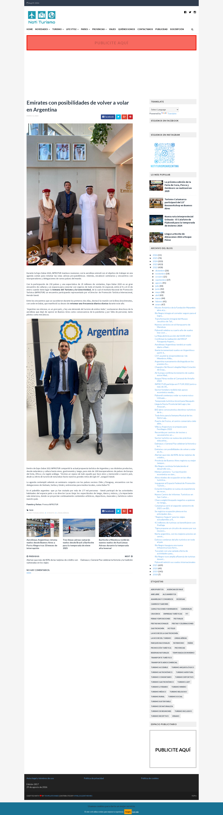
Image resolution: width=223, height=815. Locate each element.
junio (157, 289)
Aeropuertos (157, 589)
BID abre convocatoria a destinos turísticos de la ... (175, 411)
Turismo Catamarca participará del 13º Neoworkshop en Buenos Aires (178, 204)
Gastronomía (157, 628)
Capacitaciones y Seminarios (164, 609)
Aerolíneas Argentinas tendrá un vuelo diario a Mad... (173, 345)
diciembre (160, 270)
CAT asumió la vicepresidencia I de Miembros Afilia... (171, 357)
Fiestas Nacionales (159, 623)
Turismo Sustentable (161, 701)
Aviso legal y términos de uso (40, 778)
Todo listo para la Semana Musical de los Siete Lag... (173, 416)
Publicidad (161, 29)
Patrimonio (178, 643)
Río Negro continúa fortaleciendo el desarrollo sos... (171, 467)
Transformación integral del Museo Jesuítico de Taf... (171, 320)
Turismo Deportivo (184, 677)
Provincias (98, 29)
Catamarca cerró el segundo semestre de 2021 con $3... (174, 507)
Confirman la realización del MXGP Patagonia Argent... (171, 340)
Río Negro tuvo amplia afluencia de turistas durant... (175, 557)
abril (157, 295)
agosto (158, 283)
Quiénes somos (126, 29)
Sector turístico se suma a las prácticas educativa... (173, 439)
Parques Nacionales (160, 643)
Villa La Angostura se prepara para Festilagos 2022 (171, 428)
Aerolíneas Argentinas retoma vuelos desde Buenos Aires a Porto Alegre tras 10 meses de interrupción (42, 543)
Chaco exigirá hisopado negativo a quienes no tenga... (175, 501)
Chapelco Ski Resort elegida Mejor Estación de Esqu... (175, 368)
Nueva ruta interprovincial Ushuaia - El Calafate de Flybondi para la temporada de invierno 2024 (180, 221)
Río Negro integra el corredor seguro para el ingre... (175, 314)
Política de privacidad (94, 778)
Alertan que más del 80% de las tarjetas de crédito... (175, 456)
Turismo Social (175, 697)
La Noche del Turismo (161, 638)
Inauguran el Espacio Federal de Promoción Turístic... (175, 484)
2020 (155, 568)
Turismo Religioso (178, 692)
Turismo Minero (178, 687)
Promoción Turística (161, 648)
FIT (187, 614)
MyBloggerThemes (83, 796)
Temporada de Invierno (183, 653)
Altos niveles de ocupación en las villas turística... (173, 478)
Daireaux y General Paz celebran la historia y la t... (175, 444)
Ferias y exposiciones (160, 619)
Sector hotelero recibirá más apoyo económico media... (171, 391)
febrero (159, 301)
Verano (175, 716)
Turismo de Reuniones (161, 711)
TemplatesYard (51, 796)
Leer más (135, 812)
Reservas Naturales (160, 653)
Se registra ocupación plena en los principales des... (171, 512)
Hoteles (171, 628)
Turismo (57, 29)
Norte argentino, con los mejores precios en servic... (175, 535)
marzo (158, 298)
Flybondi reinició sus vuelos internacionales (175, 562)
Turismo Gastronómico (162, 682)
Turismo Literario (159, 687)
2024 (155, 261)
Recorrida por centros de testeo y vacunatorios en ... (171, 433)
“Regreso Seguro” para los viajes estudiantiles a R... (170, 518)
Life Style (71, 29)
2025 (155, 258)
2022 (155, 267)
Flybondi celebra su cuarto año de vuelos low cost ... (174, 331)
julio (157, 286)
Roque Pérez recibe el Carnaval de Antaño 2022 (174, 379)
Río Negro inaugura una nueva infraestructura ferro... (169, 546)
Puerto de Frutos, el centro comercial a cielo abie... (175, 422)
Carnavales (186, 609)
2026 (155, 255)
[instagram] (194, 12)
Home (30, 29)
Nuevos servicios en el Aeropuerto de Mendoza (172, 325)
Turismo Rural (158, 697)
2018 (155, 574)
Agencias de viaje (175, 589)
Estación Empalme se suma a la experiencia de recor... (175, 490)
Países (84, 29)
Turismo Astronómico (161, 672)
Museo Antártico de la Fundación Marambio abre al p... (175, 308)
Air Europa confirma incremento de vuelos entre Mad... (174, 374)
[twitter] (190, 12)
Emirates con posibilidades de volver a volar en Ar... (175, 450)
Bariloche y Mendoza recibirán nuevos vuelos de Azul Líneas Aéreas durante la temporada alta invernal (114, 543)
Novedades (41, 29)
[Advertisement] (111, 73)
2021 (155, 565)
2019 (155, 571)
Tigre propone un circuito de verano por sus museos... (175, 529)
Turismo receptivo (160, 716)
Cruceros (155, 614)
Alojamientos (169, 594)
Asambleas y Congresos (162, 599)
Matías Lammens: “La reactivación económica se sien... (171, 473)
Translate (171, 113)
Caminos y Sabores (159, 604)
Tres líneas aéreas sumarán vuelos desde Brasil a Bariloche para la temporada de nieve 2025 (78, 543)
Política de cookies (150, 778)
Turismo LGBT (183, 682)
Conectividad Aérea (36, 513)
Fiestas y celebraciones (182, 623)
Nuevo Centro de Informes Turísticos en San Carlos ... (174, 495)
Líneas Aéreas (63, 513)
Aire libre (155, 594)
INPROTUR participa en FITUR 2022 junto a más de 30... (175, 385)
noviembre (160, 273)
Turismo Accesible (159, 667)
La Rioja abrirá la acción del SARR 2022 (173, 336)
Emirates (51, 513)
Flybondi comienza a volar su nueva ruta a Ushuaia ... (174, 396)
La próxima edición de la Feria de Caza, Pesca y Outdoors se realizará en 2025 (178, 186)
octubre (159, 276)
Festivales (178, 619)
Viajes (112, 29)
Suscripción (177, 29)
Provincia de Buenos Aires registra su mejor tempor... (175, 461)
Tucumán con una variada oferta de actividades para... (171, 552)
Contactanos (145, 29)
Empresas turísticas (173, 614)
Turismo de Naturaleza (162, 706)
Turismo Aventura (184, 672)
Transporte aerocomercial (164, 662)
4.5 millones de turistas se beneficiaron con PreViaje (175, 523)
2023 (155, 264)
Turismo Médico (158, 692)
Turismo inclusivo (183, 711)
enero (158, 304)
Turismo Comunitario (161, 677)
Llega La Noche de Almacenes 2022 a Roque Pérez (178, 236)
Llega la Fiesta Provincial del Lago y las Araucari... (172, 405)
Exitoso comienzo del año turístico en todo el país (175, 540)
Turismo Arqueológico (182, 667)
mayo (158, 292)
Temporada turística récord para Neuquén (174, 401)
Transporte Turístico (161, 658)
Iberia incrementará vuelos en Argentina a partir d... (174, 351)
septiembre (161, 280)
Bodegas (181, 599)
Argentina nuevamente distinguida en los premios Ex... (174, 362)
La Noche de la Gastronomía (164, 633)
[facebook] (185, 12)
